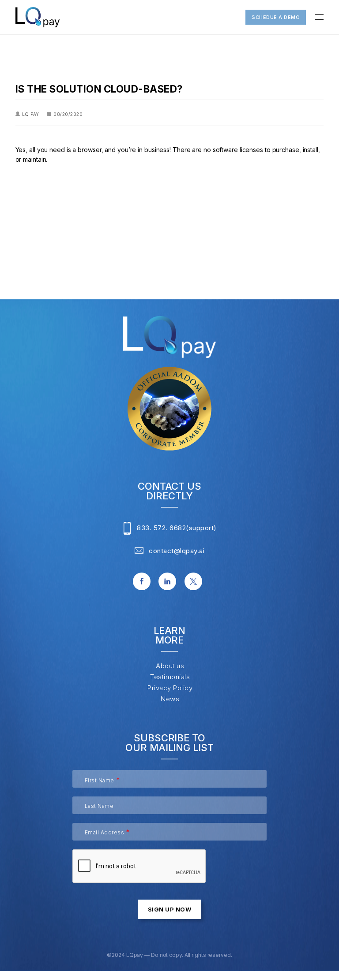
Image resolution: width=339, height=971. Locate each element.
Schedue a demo (276, 17)
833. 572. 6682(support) (177, 528)
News (170, 699)
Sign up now (170, 909)
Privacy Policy (169, 688)
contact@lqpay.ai (176, 550)
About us (170, 665)
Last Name (99, 806)
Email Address (104, 832)
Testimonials (170, 676)
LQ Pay (30, 114)
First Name (99, 780)
